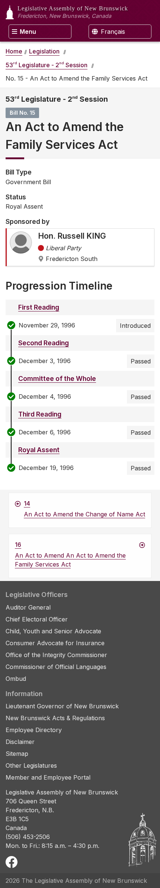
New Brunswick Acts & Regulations (55, 718)
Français (112, 31)
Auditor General (28, 607)
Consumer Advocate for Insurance (55, 643)
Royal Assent (39, 450)
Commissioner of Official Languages (56, 666)
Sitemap (17, 753)
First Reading (38, 307)
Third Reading (39, 414)
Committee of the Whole (57, 378)
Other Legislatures (31, 765)
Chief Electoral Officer (37, 619)
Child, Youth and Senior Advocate (53, 631)
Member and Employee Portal (48, 777)
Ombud (16, 678)
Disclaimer (20, 741)
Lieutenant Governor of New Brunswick (62, 706)
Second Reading (43, 343)
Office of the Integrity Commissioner (56, 655)
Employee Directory (34, 730)
